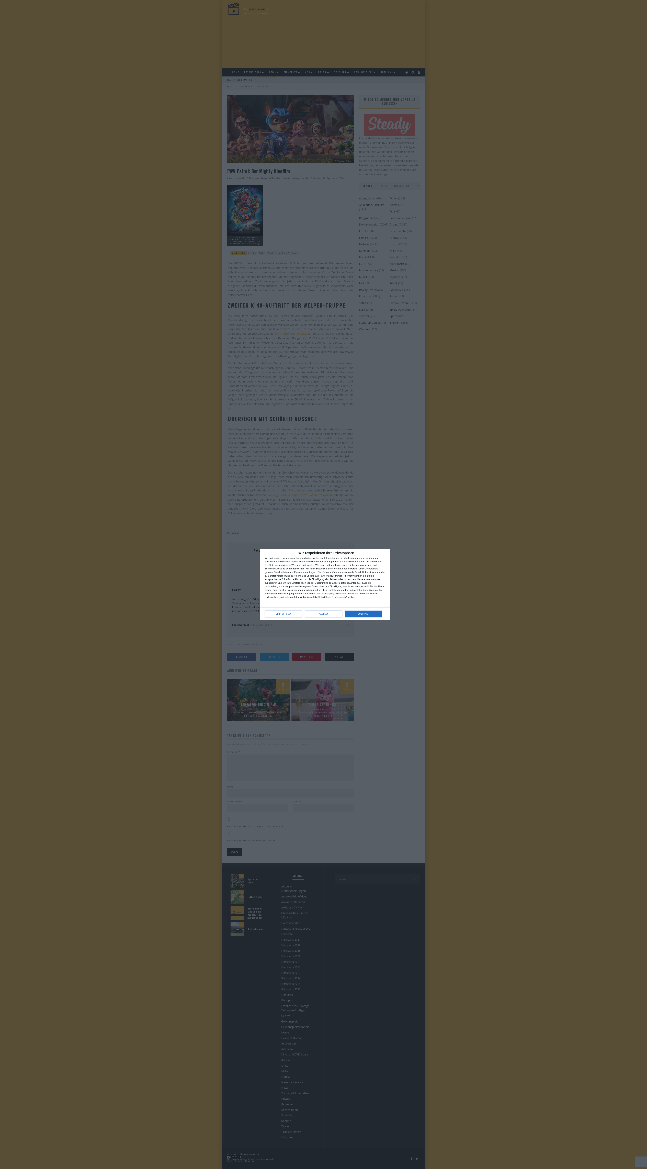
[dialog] (325, 584)
